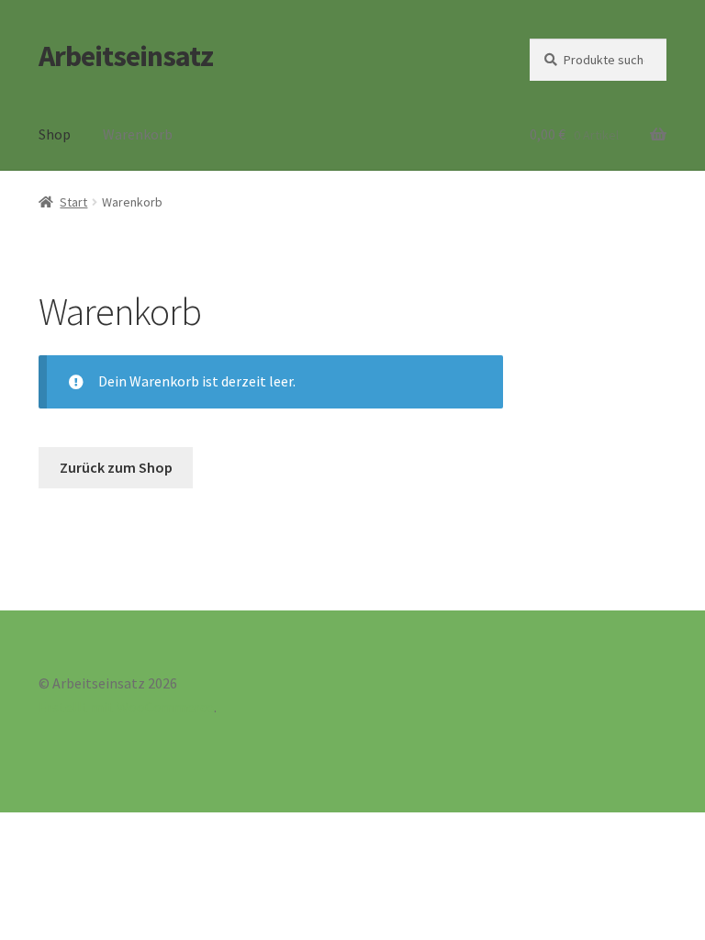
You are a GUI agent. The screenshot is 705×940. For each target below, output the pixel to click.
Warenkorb (138, 134)
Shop (55, 134)
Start (73, 202)
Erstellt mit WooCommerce (126, 707)
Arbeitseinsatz (126, 56)
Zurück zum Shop (116, 467)
